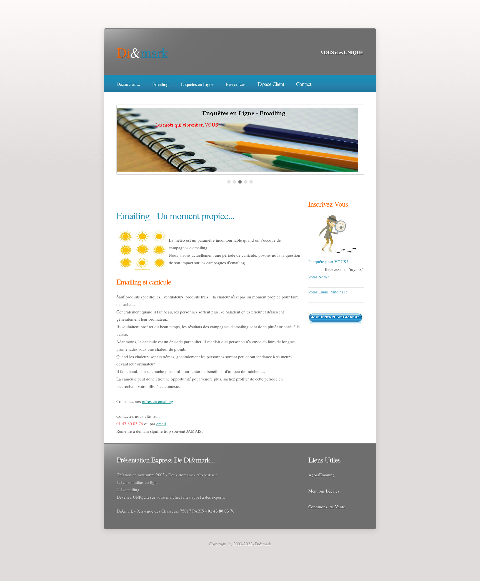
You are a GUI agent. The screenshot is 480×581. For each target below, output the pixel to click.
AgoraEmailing (321, 475)
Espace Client (271, 83)
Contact (303, 83)
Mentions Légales (323, 491)
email (161, 423)
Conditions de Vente (326, 507)
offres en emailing (157, 401)
